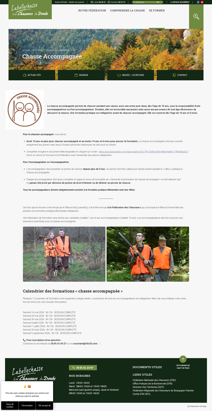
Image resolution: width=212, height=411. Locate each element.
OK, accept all (44, 405)
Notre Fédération (92, 10)
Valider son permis (76, 2)
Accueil (26, 50)
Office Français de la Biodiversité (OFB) (152, 383)
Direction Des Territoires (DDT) (148, 387)
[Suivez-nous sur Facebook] (198, 2)
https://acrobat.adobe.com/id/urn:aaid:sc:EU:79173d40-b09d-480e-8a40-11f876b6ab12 (143, 151)
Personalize (27, 405)
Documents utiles (147, 367)
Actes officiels (61, 2)
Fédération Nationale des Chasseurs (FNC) (154, 380)
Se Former (157, 10)
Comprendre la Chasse (127, 10)
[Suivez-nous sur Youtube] (202, 2)
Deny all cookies (9, 405)
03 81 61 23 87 (84, 367)
